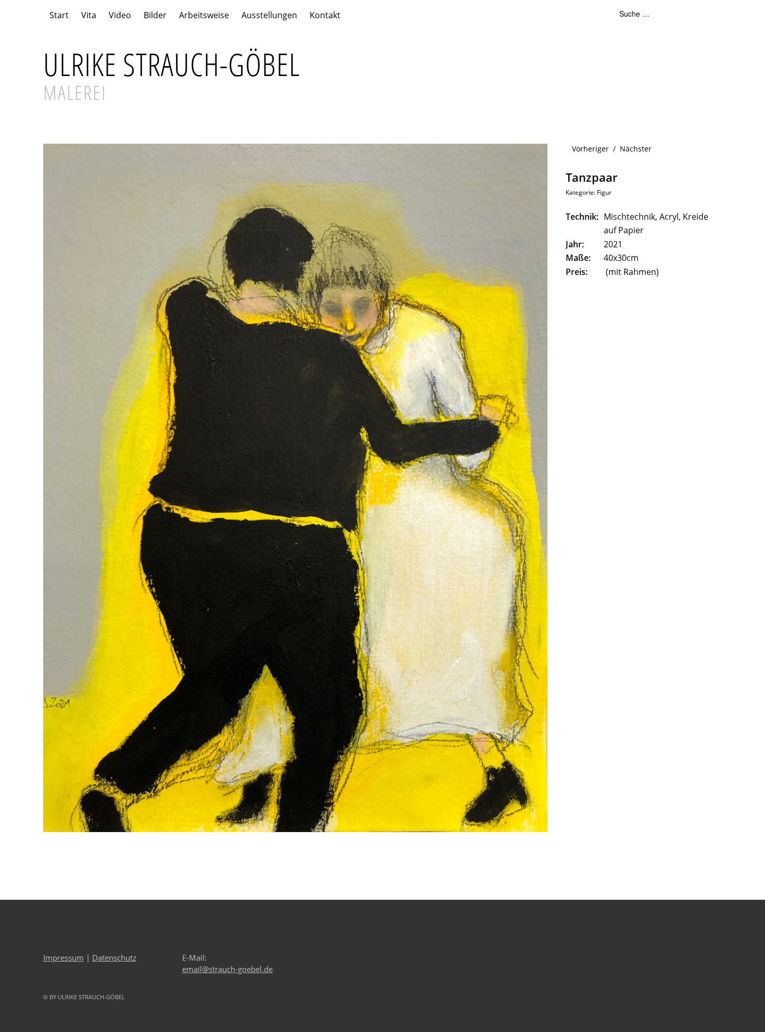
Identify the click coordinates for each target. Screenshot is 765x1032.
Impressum (63, 957)
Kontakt (325, 15)
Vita (88, 15)
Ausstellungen (269, 15)
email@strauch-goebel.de (227, 969)
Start (59, 15)
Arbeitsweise (204, 15)
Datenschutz (114, 957)
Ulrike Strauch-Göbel (171, 64)
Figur (604, 192)
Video (120, 15)
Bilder (155, 15)
